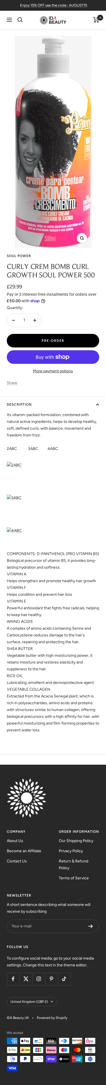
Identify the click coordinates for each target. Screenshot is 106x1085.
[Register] (90, 926)
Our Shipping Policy (76, 840)
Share (12, 382)
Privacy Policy (71, 851)
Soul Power (19, 256)
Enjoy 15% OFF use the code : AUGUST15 (53, 5)
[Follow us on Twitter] (26, 979)
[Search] (20, 19)
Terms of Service (74, 878)
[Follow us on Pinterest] (51, 979)
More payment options (53, 371)
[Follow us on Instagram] (38, 979)
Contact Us (17, 861)
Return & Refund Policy (73, 864)
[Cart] (96, 20)
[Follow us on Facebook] (13, 979)
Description (19, 404)
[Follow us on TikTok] (64, 979)
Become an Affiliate (24, 851)
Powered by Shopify (52, 1018)
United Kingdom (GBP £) (29, 1002)
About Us (15, 840)
